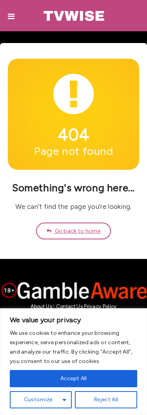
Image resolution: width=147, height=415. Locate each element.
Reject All (106, 399)
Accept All (73, 378)
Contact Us (69, 306)
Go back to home (76, 231)
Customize (38, 399)
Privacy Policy (100, 306)
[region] (73, 361)
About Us (41, 306)
